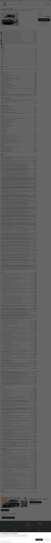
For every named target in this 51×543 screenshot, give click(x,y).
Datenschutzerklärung (4, 541)
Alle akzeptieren (39, 539)
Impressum (9, 541)
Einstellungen (47, 539)
